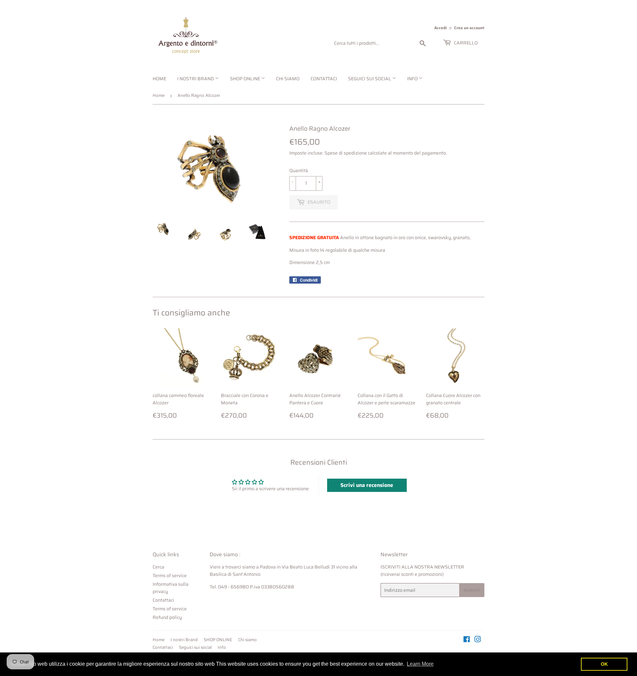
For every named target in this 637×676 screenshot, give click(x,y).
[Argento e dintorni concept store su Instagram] (477, 640)
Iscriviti (471, 590)
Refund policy (167, 617)
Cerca (158, 567)
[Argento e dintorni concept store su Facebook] (466, 640)
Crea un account (469, 28)
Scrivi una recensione (366, 485)
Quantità (298, 170)
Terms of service (170, 575)
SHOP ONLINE (245, 78)
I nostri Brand (196, 78)
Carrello (465, 42)
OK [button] (604, 664)
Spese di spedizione (345, 153)
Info (413, 78)
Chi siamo (288, 78)
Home (159, 78)
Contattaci (324, 78)
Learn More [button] (420, 664)
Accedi (440, 28)
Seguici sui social (370, 78)
